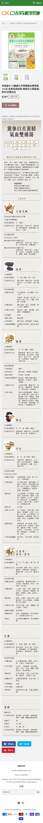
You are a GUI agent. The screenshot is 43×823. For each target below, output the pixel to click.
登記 (38, 792)
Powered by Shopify (29, 810)
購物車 (38, 3)
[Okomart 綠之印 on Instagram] (23, 803)
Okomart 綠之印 (15, 810)
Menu (7, 3)
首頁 (3, 23)
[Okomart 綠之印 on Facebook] (19, 803)
